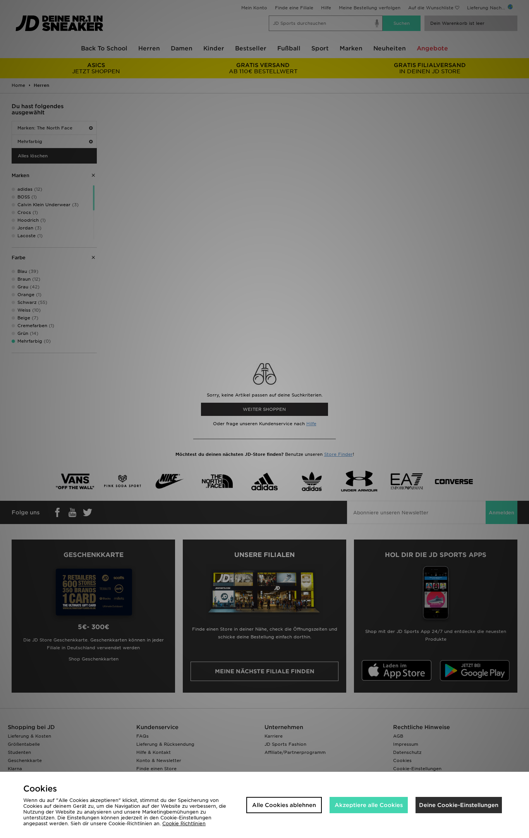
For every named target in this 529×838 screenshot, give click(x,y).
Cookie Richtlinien (184, 823)
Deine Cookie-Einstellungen (458, 805)
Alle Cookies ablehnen (284, 805)
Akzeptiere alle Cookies (369, 805)
